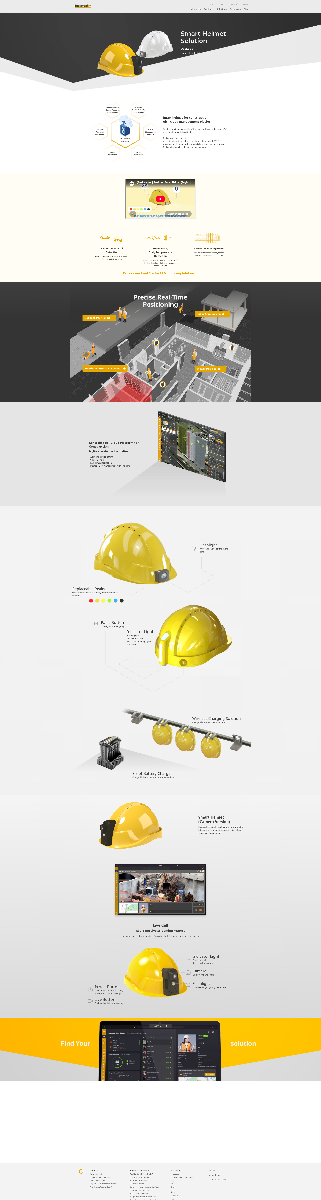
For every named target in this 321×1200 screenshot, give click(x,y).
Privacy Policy (214, 1175)
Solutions (222, 9)
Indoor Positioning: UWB (139, 1193)
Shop (246, 9)
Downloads (175, 1174)
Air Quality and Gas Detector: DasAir (143, 1197)
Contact (221, 4)
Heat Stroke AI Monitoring (139, 1177)
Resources (235, 9)
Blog (172, 1180)
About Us (195, 9)
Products (209, 9)
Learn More (159, 1026)
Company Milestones (97, 1180)
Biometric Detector (137, 1184)
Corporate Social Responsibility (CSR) (103, 1184)
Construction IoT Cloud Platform (182, 1177)
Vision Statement (96, 1174)
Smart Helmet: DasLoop (138, 1180)
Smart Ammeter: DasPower (140, 1190)
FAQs (211, 4)
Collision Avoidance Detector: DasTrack (144, 1187)
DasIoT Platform (216, 1179)
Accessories (175, 1196)
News (173, 1187)
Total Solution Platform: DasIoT (101, 1187)
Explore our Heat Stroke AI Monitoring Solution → (160, 273)
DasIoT (233, 4)
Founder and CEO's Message (100, 1177)
